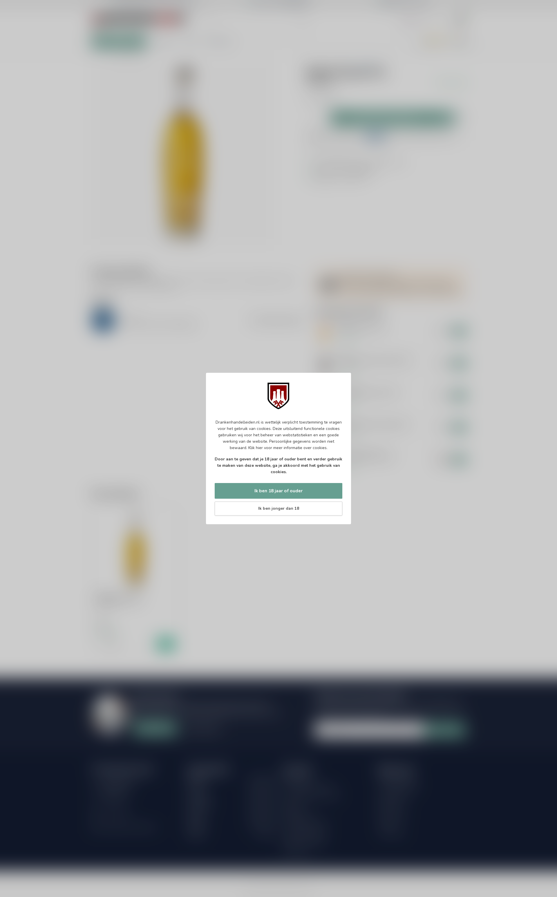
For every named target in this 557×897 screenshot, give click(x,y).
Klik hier (255, 448)
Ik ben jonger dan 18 (278, 508)
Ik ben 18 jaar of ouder (278, 491)
